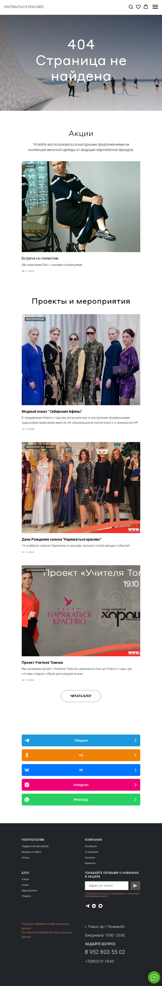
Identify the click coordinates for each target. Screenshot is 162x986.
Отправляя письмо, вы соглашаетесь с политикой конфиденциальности (112, 895)
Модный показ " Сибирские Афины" (52, 411)
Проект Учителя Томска (42, 662)
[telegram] (87, 905)
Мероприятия (29, 890)
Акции (25, 885)
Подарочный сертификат (35, 846)
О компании (91, 852)
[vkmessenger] (93, 905)
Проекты (26, 896)
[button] (130, 6)
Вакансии (90, 863)
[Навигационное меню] (155, 7)
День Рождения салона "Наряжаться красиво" (61, 539)
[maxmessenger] (100, 905)
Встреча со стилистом (40, 258)
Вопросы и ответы (31, 852)
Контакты (90, 857)
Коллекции (91, 846)
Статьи (25, 879)
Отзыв (25, 857)
